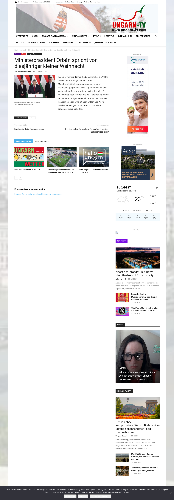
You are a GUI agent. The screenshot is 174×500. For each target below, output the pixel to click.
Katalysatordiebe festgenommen (29, 129)
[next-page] (20, 178)
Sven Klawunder (24, 71)
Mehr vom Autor (42, 141)
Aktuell (23, 50)
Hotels (20, 42)
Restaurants (143, 36)
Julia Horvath (121, 279)
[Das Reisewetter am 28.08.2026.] (29, 157)
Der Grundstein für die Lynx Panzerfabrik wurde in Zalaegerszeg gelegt (87, 130)
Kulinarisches (125, 36)
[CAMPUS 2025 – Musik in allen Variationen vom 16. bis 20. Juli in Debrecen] (122, 311)
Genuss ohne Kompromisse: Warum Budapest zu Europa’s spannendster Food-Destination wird (138, 427)
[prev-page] (16, 178)
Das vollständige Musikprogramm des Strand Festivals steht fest (144, 297)
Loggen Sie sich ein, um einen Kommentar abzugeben (38, 194)
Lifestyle (109, 36)
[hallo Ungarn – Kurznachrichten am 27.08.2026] (94, 157)
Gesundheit (69, 42)
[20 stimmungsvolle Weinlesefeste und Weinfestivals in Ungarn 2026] (62, 157)
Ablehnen (83, 496)
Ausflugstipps (79, 36)
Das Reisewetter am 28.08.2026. (27, 170)
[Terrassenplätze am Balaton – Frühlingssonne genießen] (122, 471)
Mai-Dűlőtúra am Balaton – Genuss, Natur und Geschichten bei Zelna (145, 457)
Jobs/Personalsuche (105, 42)
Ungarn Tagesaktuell (54, 36)
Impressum (59, 2)
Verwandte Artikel (24, 141)
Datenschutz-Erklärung (100, 496)
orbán (32, 118)
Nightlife (54, 42)
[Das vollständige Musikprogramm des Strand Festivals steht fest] (122, 297)
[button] (156, 36)
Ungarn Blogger (36, 42)
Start (16, 50)
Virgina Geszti (121, 436)
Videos (35, 36)
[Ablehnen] (170, 493)
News (24, 54)
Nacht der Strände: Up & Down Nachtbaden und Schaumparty (134, 273)
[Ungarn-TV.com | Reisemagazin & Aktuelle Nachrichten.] (87, 18)
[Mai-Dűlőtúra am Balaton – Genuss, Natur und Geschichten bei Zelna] (122, 457)
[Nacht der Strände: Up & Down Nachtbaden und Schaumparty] (138, 258)
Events (97, 36)
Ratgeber (83, 42)
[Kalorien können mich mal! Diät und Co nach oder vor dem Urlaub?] (138, 356)
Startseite (22, 36)
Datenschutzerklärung (73, 2)
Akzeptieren (70, 496)
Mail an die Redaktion (92, 2)
